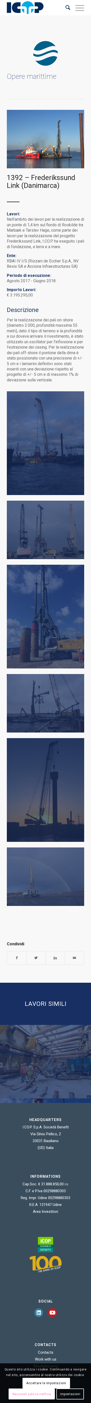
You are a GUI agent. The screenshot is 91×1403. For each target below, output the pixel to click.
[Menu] (77, 7)
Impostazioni (70, 1394)
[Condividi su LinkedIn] (55, 957)
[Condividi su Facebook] (16, 957)
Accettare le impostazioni (46, 1383)
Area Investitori (45, 1211)
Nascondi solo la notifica (31, 1394)
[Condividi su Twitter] (36, 957)
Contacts (45, 1352)
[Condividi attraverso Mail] (74, 957)
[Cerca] (65, 7)
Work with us (45, 1359)
